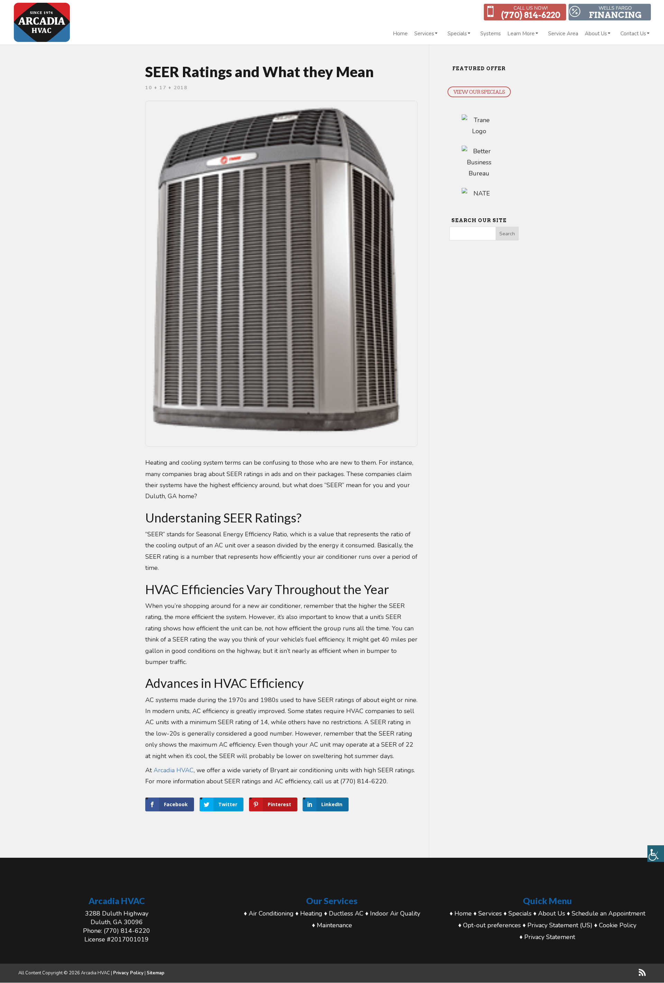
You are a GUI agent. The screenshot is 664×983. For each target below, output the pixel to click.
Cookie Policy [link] (617, 925)
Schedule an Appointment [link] (608, 913)
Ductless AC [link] (346, 913)
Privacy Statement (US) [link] (559, 925)
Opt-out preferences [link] (492, 925)
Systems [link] (490, 34)
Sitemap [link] (155, 973)
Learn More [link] (521, 34)
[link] (655, 853)
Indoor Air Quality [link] (395, 913)
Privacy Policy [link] (128, 973)
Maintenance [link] (334, 925)
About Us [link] (596, 34)
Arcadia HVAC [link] (174, 770)
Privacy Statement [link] (549, 937)
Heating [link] (311, 913)
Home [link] (400, 34)
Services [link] (424, 34)
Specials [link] (457, 34)
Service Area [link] (563, 34)
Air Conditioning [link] (271, 913)
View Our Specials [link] (479, 92)
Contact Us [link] (633, 34)
